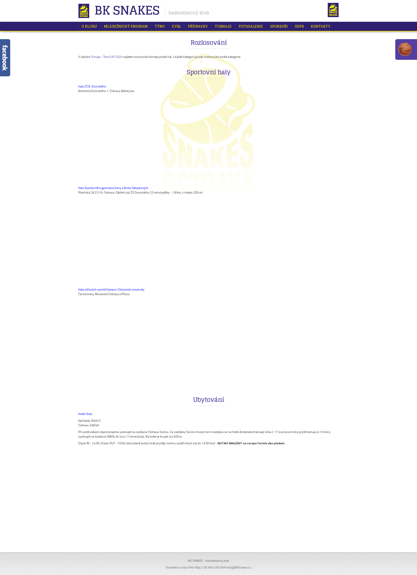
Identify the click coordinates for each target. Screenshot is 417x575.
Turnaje (223, 26)
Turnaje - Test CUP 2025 (106, 56)
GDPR (299, 26)
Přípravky (198, 26)
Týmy (160, 26)
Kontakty (320, 26)
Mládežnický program (126, 26)
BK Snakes (126, 11)
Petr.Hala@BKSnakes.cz (236, 567)
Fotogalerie (251, 26)
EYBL (176, 26)
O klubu (89, 26)
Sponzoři (279, 26)
